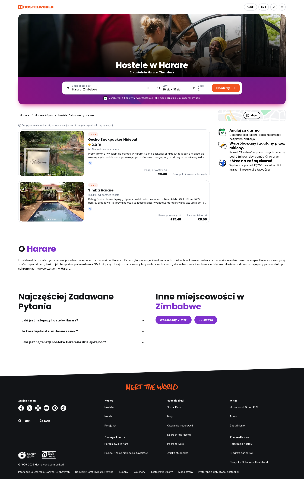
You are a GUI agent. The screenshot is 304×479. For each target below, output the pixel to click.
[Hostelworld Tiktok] (63, 408)
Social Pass (174, 407)
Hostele (109, 407)
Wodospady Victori (173, 320)
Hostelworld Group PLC (244, 407)
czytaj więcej (106, 125)
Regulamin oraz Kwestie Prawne (94, 471)
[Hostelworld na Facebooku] (21, 408)
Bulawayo (206, 320)
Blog (170, 416)
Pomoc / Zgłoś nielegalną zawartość (126, 452)
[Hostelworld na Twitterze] (29, 408)
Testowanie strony (162, 471)
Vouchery (139, 471)
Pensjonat (110, 425)
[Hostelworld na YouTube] (46, 408)
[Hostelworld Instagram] (38, 408)
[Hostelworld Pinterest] (55, 408)
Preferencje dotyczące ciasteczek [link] (218, 471)
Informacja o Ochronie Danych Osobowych (44, 471)
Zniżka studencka (177, 452)
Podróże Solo (175, 443)
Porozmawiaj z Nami (116, 443)
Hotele (108, 416)
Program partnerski (241, 452)
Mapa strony (185, 471)
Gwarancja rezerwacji (180, 425)
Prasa (233, 416)
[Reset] (147, 88)
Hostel (93, 134)
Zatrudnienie (237, 425)
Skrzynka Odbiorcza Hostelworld (249, 462)
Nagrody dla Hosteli (179, 434)
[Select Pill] (273, 7)
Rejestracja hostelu (241, 443)
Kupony (123, 471)
